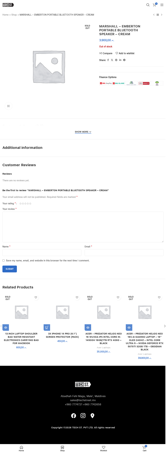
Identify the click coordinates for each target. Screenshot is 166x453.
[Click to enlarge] (8, 106)
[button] (47, 327)
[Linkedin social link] (120, 60)
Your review (9, 208)
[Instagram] (83, 415)
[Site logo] (8, 4)
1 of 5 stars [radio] (20, 203)
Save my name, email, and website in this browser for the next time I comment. (47, 260)
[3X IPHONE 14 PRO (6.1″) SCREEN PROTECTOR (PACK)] (63, 312)
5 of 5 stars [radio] (30, 203)
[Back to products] (158, 15)
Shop (14, 14)
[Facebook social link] (108, 60)
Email (88, 246)
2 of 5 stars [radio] (23, 203)
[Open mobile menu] (162, 5)
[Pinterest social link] (116, 60)
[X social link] (112, 60)
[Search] (148, 5)
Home (5, 14)
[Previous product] (154, 15)
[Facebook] (73, 415)
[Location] (92, 415)
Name (6, 246)
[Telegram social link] (124, 60)
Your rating (9, 203)
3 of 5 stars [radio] (25, 203)
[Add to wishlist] (36, 297)
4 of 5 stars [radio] (28, 203)
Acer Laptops (103, 347)
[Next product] (162, 15)
